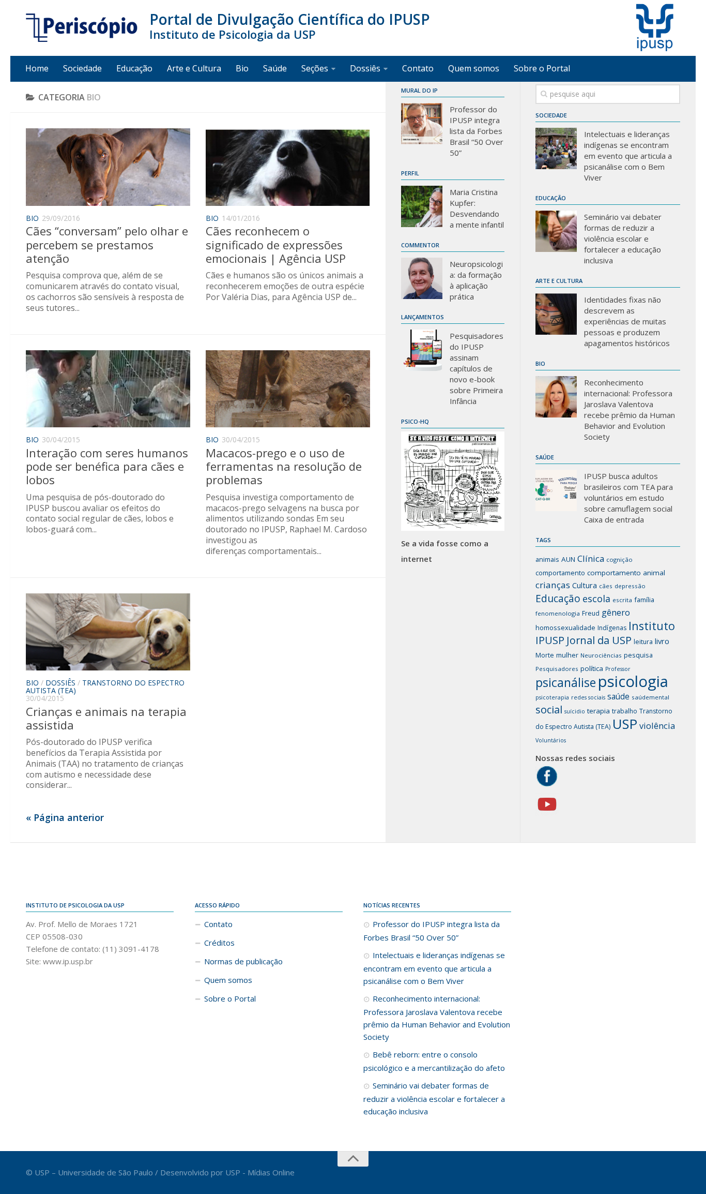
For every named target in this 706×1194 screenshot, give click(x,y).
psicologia (633, 681)
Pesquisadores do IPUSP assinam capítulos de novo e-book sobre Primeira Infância (476, 368)
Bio (242, 68)
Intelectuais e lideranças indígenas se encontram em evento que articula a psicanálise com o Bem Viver (628, 156)
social (548, 710)
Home (37, 68)
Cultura (584, 585)
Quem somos (473, 68)
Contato (418, 68)
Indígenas (611, 627)
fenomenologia (557, 613)
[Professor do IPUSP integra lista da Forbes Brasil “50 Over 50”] (421, 123)
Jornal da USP (599, 640)
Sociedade (82, 68)
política (591, 668)
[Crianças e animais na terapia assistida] (108, 632)
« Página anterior (65, 817)
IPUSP (549, 640)
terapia (598, 710)
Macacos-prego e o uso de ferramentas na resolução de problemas (284, 466)
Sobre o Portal (542, 68)
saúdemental (650, 697)
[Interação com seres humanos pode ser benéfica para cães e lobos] (108, 389)
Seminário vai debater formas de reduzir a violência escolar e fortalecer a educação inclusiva (623, 238)
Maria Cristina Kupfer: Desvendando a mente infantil (477, 208)
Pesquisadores (556, 669)
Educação (134, 68)
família (644, 599)
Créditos (219, 942)
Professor (618, 669)
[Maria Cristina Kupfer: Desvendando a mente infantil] (421, 206)
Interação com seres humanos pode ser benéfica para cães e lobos (107, 466)
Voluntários (550, 740)
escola (596, 598)
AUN (568, 559)
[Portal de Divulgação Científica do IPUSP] (82, 28)
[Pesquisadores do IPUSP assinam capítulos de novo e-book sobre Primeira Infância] (421, 350)
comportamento (560, 572)
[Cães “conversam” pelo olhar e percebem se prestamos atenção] (108, 167)
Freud (591, 613)
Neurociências (601, 655)
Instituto (651, 625)
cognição (619, 559)
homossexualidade (565, 627)
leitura (643, 641)
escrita (622, 600)
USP (624, 723)
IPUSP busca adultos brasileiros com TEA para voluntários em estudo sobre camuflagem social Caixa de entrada (628, 498)
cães (605, 586)
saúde (618, 696)
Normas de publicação (243, 961)
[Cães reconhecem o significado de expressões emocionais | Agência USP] (288, 167)
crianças (552, 585)
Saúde (275, 68)
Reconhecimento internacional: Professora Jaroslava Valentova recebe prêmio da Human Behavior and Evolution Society (629, 409)
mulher (567, 655)
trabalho (624, 711)
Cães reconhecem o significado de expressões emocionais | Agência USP (276, 244)
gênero (616, 612)
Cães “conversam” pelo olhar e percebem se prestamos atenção (107, 244)
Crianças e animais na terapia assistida (106, 718)
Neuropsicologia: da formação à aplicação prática (476, 280)
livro (662, 641)
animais (547, 559)
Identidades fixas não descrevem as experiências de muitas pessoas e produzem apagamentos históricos (627, 321)
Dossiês (365, 68)
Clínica (590, 558)
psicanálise (565, 682)
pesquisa (638, 655)
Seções (314, 68)
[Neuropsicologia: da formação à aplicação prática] (421, 278)
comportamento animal (626, 572)
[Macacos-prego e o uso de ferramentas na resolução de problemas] (288, 389)
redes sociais (588, 697)
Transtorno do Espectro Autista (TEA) (105, 686)
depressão (630, 586)
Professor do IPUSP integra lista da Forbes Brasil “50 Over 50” (476, 131)
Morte (544, 655)
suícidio (574, 711)
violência (657, 726)
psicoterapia (552, 697)
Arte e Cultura (194, 68)
